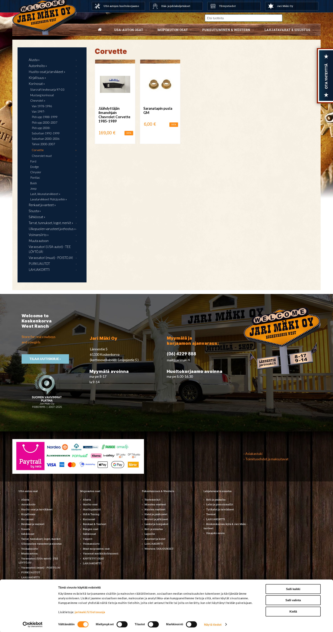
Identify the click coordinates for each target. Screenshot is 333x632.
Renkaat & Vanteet (94, 524)
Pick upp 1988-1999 (44, 117)
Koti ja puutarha (215, 499)
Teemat (211, 514)
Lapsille (150, 534)
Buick (33, 183)
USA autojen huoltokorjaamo (121, 6)
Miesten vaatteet (155, 504)
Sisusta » (35, 211)
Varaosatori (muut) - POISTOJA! (51, 258)
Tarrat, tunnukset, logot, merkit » (51, 223)
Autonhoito (28, 504)
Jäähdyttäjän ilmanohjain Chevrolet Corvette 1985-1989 (114, 114)
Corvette (38, 150)
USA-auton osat (128, 30)
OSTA (128, 133)
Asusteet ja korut (155, 539)
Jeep (33, 188)
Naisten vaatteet (155, 509)
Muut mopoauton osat (96, 548)
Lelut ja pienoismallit (219, 504)
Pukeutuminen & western (226, 30)
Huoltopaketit (92, 509)
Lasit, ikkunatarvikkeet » (45, 194)
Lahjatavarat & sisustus (287, 30)
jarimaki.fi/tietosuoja (90, 612)
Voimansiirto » (39, 235)
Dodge (34, 166)
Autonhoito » (38, 66)
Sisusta (25, 529)
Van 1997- (38, 111)
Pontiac (35, 177)
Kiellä (293, 611)
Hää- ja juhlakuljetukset (175, 6)
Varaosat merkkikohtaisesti (101, 553)
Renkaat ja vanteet (32, 524)
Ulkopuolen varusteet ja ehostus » (52, 229)
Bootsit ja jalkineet (156, 519)
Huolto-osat (90, 504)
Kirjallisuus (28, 514)
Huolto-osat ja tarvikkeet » (47, 72)
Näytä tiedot (213, 624)
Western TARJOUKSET (159, 548)
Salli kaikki (293, 589)
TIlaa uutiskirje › (45, 359)
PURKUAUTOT (39, 264)
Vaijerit (87, 539)
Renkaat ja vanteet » (42, 205)
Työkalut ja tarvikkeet (220, 509)
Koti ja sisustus (154, 529)
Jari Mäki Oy (285, 6)
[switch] (122, 624)
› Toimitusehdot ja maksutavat (266, 459)
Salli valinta (293, 600)
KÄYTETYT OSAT (93, 558)
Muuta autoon (39, 241)
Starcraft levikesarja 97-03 (47, 89)
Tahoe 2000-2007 (43, 144)
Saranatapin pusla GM (157, 110)
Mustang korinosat (42, 95)
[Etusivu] (100, 30)
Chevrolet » (37, 100)
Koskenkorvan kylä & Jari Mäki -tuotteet (226, 526)
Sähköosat (27, 534)
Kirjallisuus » (37, 78)
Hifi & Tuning (91, 514)
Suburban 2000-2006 (46, 138)
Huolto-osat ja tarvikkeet (36, 509)
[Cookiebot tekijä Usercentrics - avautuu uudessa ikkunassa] (33, 624)
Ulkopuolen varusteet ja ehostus (41, 543)
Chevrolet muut (42, 155)
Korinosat (27, 519)
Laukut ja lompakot (156, 524)
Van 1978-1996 (42, 106)
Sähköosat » (37, 217)
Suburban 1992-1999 (46, 133)
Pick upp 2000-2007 (44, 122)
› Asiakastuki (253, 454)
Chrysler (35, 172)
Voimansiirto (29, 548)
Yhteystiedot (227, 6)
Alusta (25, 499)
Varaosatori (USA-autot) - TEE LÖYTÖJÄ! (50, 249)
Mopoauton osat (172, 30)
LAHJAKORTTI (39, 270)
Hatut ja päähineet (156, 514)
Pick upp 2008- (41, 128)
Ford (33, 161)
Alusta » (34, 60)
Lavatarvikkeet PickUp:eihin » (48, 199)
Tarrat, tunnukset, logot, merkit (40, 539)
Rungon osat (90, 529)
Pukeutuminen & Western (158, 491)
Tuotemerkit (152, 499)
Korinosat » (37, 84)
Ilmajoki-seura (215, 533)
